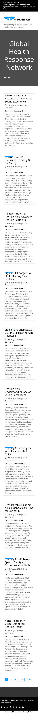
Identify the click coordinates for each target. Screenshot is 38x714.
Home (7, 77)
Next (29, 679)
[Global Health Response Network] (17, 18)
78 (22, 679)
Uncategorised (19, 111)
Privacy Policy (28, 712)
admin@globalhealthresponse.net (17, 5)
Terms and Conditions (13, 712)
